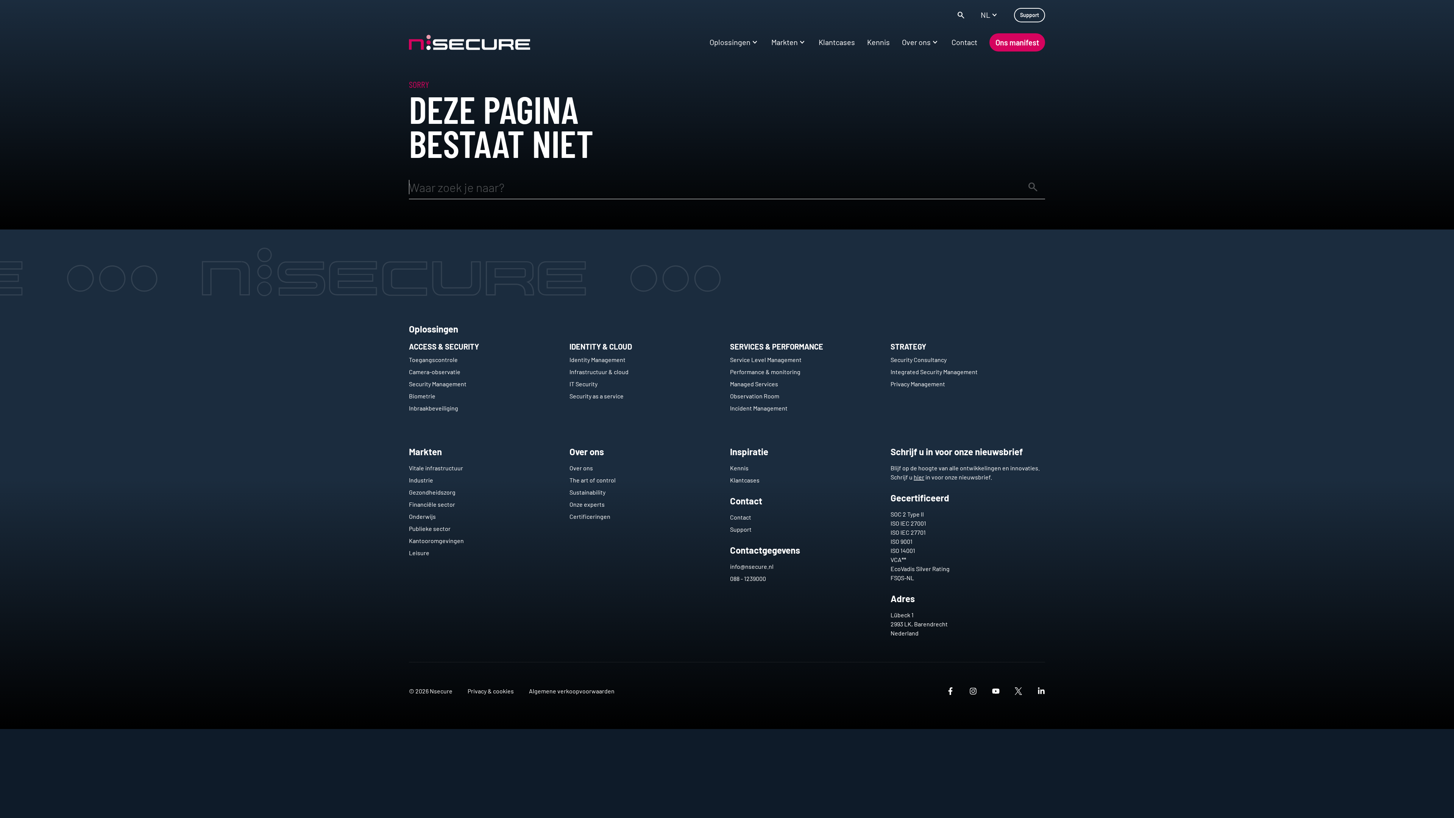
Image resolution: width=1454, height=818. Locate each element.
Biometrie (422, 396)
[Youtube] (996, 691)
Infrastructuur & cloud (599, 371)
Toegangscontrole (433, 359)
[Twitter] (1018, 691)
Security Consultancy (919, 359)
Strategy (908, 346)
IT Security (583, 383)
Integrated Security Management (934, 371)
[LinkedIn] (1041, 691)
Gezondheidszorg (432, 492)
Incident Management (759, 408)
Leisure (419, 552)
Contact (740, 517)
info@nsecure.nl (752, 566)
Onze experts (587, 504)
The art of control (592, 480)
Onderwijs (422, 516)
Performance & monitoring (765, 371)
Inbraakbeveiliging (433, 408)
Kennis (739, 467)
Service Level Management (766, 359)
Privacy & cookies (491, 691)
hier (919, 477)
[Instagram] (973, 691)
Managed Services (754, 383)
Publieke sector (430, 528)
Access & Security (444, 346)
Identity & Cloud (600, 346)
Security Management (437, 383)
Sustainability (587, 492)
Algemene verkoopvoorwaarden (572, 691)
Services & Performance (776, 346)
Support (741, 529)
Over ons (581, 467)
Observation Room (754, 396)
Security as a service (596, 396)
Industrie (421, 480)
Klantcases (745, 480)
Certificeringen (589, 516)
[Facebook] (950, 691)
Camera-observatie (434, 371)
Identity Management (597, 359)
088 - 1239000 (748, 578)
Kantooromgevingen (436, 540)
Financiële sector (432, 504)
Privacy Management (918, 383)
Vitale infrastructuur (436, 467)
